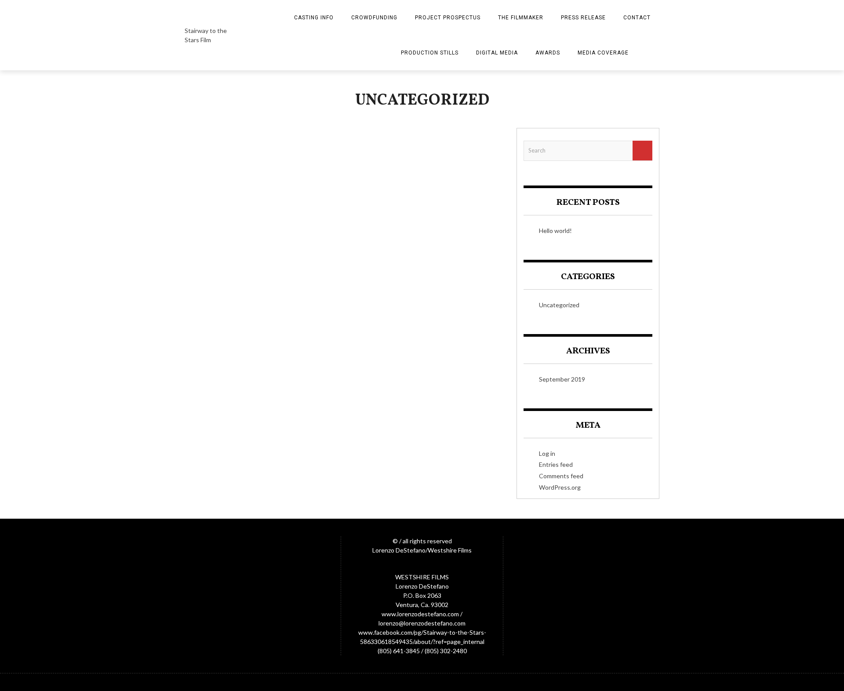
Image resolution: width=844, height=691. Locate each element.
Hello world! (555, 230)
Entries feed (556, 464)
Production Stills (429, 53)
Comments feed (561, 476)
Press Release (583, 18)
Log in (547, 453)
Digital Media (497, 53)
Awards (547, 53)
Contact (637, 18)
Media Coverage (603, 53)
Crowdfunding (374, 18)
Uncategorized (559, 305)
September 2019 (562, 379)
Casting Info (314, 18)
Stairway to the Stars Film (206, 35)
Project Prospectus (447, 18)
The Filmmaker (520, 18)
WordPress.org (560, 487)
